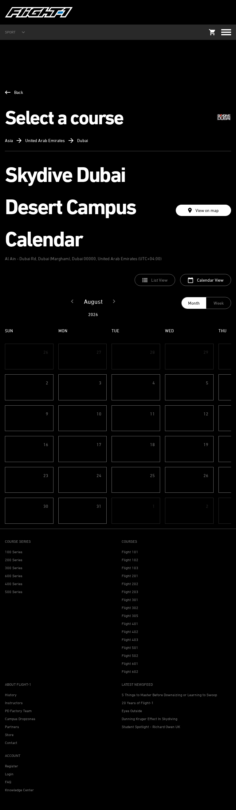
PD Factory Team (18, 710)
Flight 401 (130, 623)
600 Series (13, 575)
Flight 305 (130, 615)
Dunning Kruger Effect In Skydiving (149, 718)
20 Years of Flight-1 (138, 702)
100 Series (13, 552)
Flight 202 (130, 583)
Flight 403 (130, 639)
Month (194, 303)
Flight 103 (130, 567)
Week (219, 303)
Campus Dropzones (20, 718)
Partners (12, 726)
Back (18, 92)
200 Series (13, 559)
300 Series (13, 567)
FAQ (8, 782)
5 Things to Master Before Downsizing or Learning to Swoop (169, 694)
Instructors (14, 702)
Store (9, 734)
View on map (207, 210)
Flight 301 (130, 599)
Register (11, 766)
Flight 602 (130, 671)
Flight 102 (130, 559)
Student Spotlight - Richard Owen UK (151, 726)
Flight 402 (130, 631)
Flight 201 (130, 575)
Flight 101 (130, 552)
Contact (11, 742)
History (11, 694)
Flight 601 (130, 663)
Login (9, 774)
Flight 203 (130, 591)
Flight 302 (130, 607)
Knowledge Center (19, 790)
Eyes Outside (132, 710)
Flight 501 (130, 647)
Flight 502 (130, 655)
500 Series (13, 591)
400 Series (13, 583)
